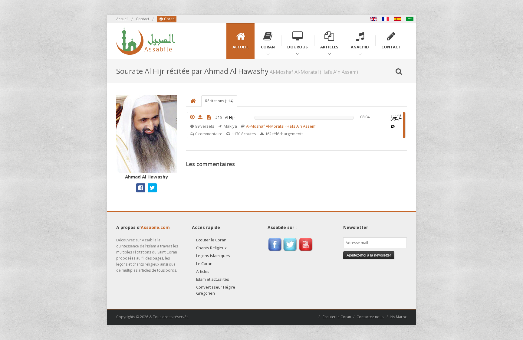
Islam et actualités (212, 279)
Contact (142, 18)
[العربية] (410, 19)
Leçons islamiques (213, 255)
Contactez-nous (370, 316)
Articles (202, 271)
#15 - (225, 117)
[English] (373, 19)
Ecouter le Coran (211, 240)
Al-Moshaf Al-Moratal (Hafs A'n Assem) (281, 126)
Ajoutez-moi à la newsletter (369, 255)
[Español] (398, 19)
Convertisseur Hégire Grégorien (215, 290)
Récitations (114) (219, 100)
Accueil (122, 18)
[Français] (386, 19)
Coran (169, 18)
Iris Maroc (398, 316)
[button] (192, 117)
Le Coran (204, 263)
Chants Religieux (211, 247)
